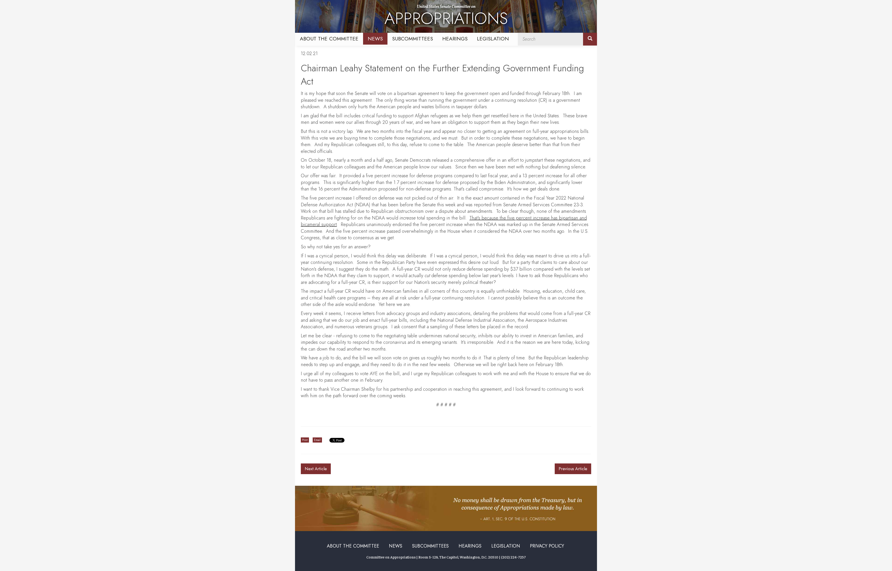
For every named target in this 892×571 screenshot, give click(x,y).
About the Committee (329, 38)
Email (317, 440)
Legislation (493, 38)
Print (305, 440)
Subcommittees (412, 38)
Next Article (316, 469)
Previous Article (573, 469)
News (375, 38)
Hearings (455, 38)
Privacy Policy (547, 546)
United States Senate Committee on (446, 17)
